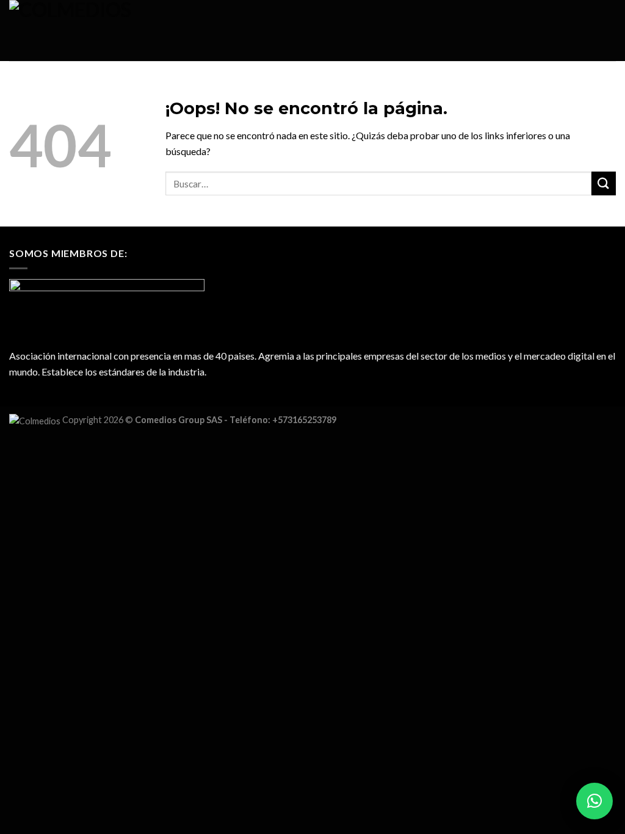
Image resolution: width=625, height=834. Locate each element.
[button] (594, 801)
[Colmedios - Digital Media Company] (102, 30)
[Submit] (603, 183)
